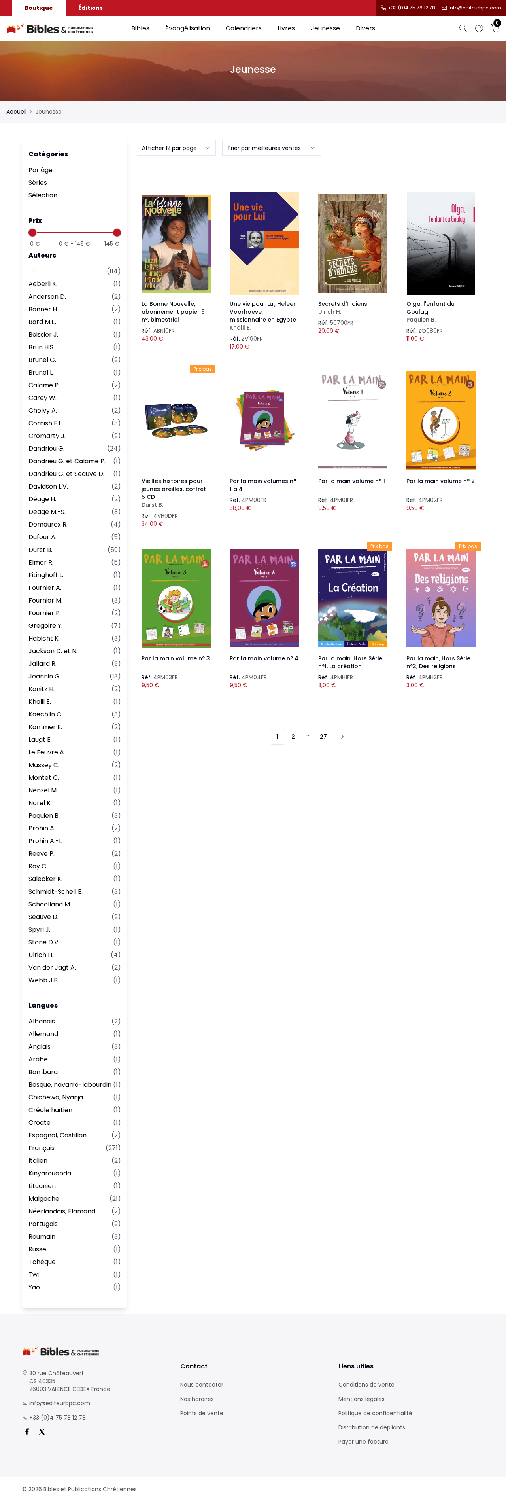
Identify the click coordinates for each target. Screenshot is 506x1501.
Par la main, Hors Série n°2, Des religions (438, 662)
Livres (286, 28)
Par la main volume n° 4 (264, 658)
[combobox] (176, 148)
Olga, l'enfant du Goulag (430, 312)
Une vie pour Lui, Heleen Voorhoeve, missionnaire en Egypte (263, 316)
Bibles (140, 28)
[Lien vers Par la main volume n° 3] (176, 598)
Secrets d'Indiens (342, 308)
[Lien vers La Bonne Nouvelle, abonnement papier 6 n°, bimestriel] (176, 243)
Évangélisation (187, 28)
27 (323, 737)
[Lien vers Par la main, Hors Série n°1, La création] (353, 598)
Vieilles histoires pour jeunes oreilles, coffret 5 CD (174, 493)
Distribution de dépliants (371, 1427)
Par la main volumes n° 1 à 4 (263, 485)
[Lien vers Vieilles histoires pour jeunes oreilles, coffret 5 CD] (176, 421)
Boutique (39, 8)
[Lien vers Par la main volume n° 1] (353, 421)
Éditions (90, 8)
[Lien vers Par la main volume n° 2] (441, 421)
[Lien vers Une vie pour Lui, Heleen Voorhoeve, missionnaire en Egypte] (264, 243)
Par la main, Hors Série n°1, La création (350, 662)
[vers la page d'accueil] (95, 1351)
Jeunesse (325, 28)
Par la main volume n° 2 (440, 481)
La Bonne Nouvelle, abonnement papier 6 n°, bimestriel (173, 312)
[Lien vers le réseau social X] (42, 1432)
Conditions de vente (366, 1385)
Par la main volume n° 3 (176, 658)
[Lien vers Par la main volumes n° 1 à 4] (264, 421)
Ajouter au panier (176, 237)
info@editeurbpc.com (475, 8)
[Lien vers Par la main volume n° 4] (264, 598)
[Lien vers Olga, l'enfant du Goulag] (441, 243)
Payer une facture (363, 1442)
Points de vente (201, 1413)
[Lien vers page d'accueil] (64, 28)
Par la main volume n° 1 (351, 481)
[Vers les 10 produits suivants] (341, 737)
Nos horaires (197, 1399)
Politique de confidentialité (375, 1413)
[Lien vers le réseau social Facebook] (27, 1432)
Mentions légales (361, 1399)
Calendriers (244, 28)
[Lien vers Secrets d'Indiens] (353, 243)
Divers (365, 28)
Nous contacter (201, 1385)
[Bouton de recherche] (463, 28)
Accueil (16, 112)
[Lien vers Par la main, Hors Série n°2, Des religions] (441, 598)
